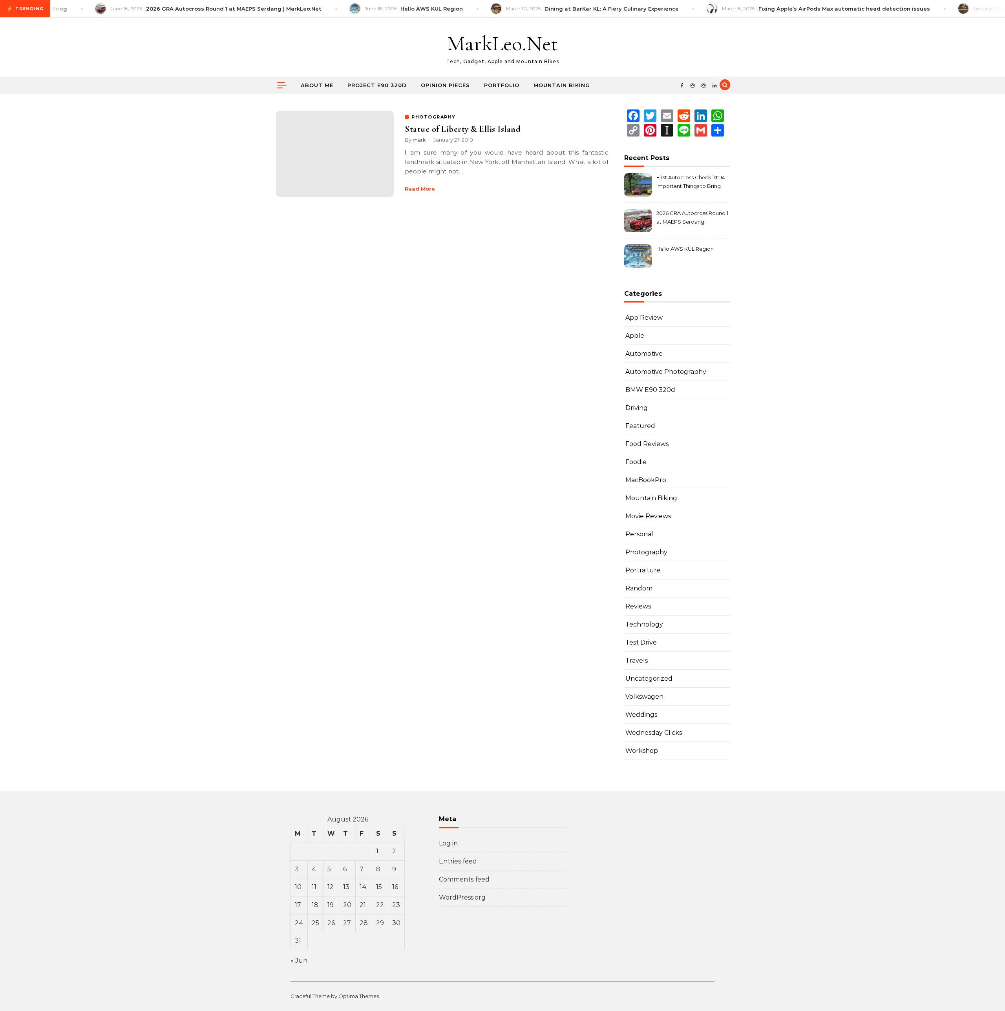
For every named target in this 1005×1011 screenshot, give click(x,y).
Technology (644, 624)
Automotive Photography (665, 371)
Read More (420, 189)
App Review (644, 317)
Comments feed (464, 879)
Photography (646, 552)
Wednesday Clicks (653, 732)
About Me (317, 85)
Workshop (641, 750)
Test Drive (641, 642)
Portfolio (501, 85)
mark (419, 140)
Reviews (638, 606)
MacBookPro (645, 480)
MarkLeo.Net (502, 43)
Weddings (641, 714)
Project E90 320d (377, 85)
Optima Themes (358, 996)
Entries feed (458, 861)
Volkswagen (644, 696)
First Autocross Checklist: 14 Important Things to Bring (690, 181)
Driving (636, 408)
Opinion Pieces (445, 85)
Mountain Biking (562, 85)
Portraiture (643, 570)
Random (638, 588)
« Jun (299, 960)
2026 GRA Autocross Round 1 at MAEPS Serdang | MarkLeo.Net (692, 218)
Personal (639, 534)
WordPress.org (462, 897)
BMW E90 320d (650, 389)
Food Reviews (647, 444)
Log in (448, 843)
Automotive (644, 353)
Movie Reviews (648, 516)
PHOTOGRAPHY (433, 117)
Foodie (636, 462)
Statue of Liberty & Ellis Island (463, 129)
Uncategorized (648, 678)
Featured (640, 426)
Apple (634, 335)
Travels (636, 660)
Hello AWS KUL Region (685, 249)
